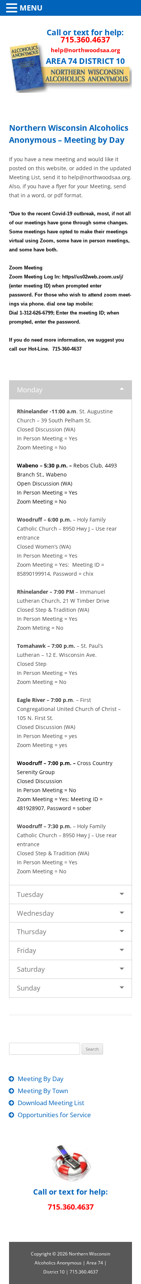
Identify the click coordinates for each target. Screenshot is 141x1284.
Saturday (31, 969)
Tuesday (30, 894)
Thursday (31, 931)
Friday (26, 950)
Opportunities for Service (54, 1114)
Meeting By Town (43, 1090)
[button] (13, 7)
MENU (31, 8)
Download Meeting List (51, 1102)
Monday (29, 389)
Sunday (28, 987)
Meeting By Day (41, 1078)
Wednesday (35, 913)
